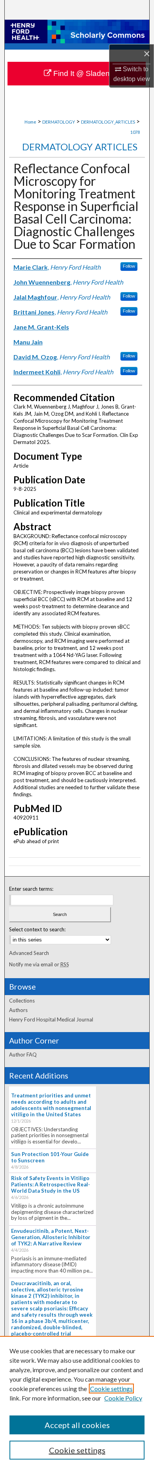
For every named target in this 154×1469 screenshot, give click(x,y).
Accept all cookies (77, 1425)
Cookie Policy (123, 1398)
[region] (77, 1402)
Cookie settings (111, 1388)
